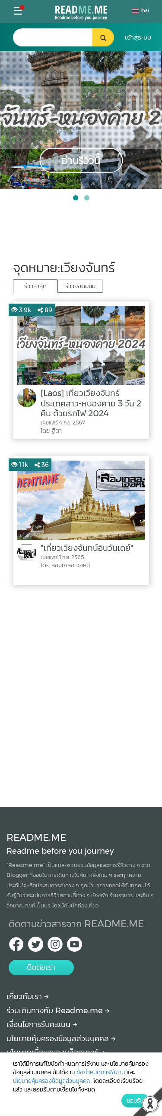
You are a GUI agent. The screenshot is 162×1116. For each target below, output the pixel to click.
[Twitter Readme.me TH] (35, 947)
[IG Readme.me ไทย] (55, 947)
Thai (144, 10)
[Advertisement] (81, 694)
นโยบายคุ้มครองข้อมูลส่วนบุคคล (58, 1038)
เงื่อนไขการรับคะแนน (39, 1024)
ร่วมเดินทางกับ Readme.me (55, 1010)
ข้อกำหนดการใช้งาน (100, 1072)
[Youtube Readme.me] (74, 947)
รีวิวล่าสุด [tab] (35, 286)
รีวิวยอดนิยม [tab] (80, 286)
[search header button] (103, 37)
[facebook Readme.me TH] (16, 947)
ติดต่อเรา (41, 967)
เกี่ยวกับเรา (25, 996)
